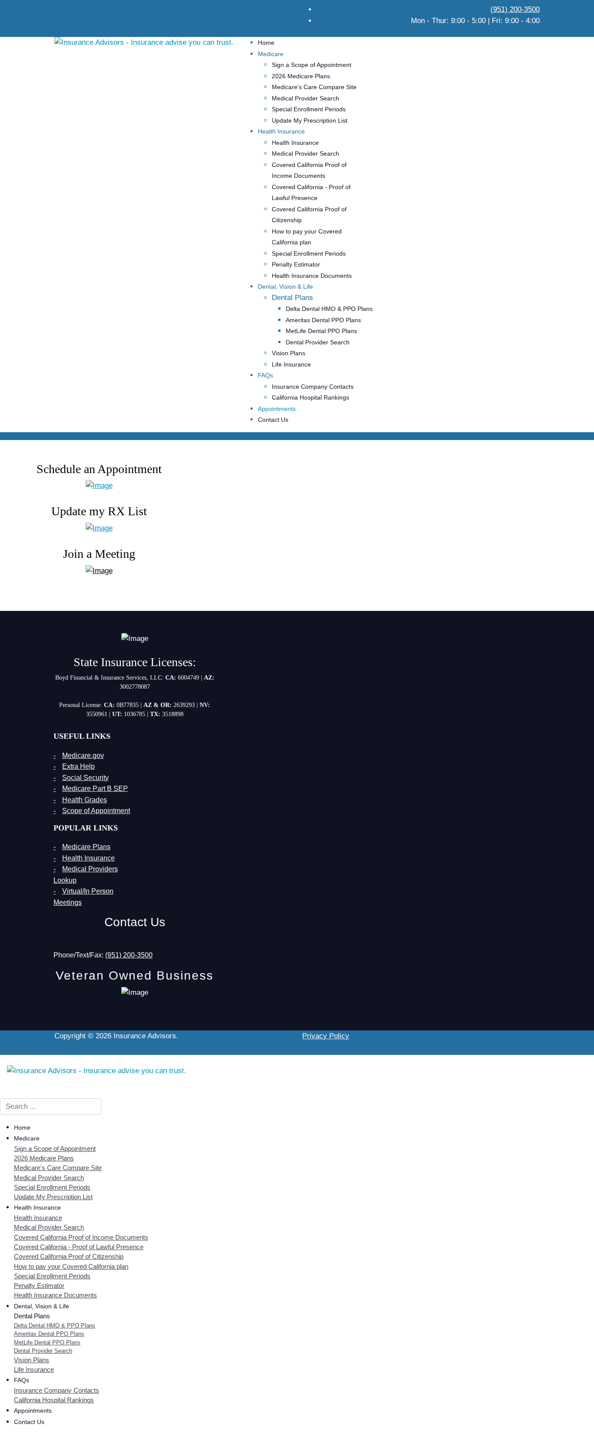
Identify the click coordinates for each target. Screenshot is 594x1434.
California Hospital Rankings (310, 397)
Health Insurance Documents (312, 275)
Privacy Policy (325, 1036)
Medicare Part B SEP (95, 788)
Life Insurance (291, 364)
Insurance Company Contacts (313, 386)
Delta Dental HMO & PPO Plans (329, 308)
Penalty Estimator (296, 264)
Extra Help (78, 766)
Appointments (277, 408)
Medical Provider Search (305, 98)
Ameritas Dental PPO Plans (323, 320)
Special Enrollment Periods (309, 109)
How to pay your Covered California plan (71, 1266)
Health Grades (84, 800)
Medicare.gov (83, 755)
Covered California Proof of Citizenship (68, 1256)
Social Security (85, 777)
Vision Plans (288, 353)
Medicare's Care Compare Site (314, 86)
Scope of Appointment (96, 810)
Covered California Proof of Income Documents (81, 1237)
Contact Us (273, 419)
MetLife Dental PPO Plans (321, 330)
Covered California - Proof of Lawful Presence (78, 1247)
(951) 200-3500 (515, 9)
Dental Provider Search (318, 342)
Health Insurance (295, 142)
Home (266, 42)
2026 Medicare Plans (301, 76)
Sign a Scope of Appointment (311, 64)
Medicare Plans (86, 846)
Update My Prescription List (309, 120)
